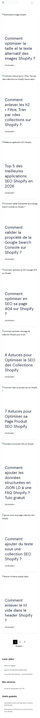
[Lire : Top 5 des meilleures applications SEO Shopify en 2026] (20, 151)
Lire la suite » (10, 65)
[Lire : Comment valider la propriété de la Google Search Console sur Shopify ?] (20, 212)
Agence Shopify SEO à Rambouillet (15, 670)
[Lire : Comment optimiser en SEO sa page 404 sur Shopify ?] (20, 278)
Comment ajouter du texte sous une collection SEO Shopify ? (19, 548)
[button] (32, 3)
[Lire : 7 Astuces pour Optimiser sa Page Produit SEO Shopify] (20, 396)
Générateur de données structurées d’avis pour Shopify (18, 710)
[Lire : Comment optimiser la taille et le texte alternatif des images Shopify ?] (20, 23)
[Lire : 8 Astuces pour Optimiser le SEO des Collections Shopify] (20, 340)
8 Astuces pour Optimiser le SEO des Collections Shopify (20, 362)
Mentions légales (10, 666)
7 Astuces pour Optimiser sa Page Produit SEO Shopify (18, 419)
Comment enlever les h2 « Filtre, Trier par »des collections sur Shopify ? (18, 112)
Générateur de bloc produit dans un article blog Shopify (18, 704)
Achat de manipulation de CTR (14, 689)
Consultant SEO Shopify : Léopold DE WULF (18, 674)
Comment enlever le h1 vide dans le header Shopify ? (18, 610)
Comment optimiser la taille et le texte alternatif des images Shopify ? (20, 48)
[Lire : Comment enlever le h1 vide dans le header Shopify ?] (20, 585)
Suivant (20, 646)
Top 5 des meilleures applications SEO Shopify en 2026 (19, 176)
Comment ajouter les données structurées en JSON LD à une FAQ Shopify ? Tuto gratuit (18, 482)
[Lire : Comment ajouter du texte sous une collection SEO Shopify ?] (20, 524)
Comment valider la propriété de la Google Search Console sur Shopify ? (18, 240)
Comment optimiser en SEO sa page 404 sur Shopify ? (19, 303)
